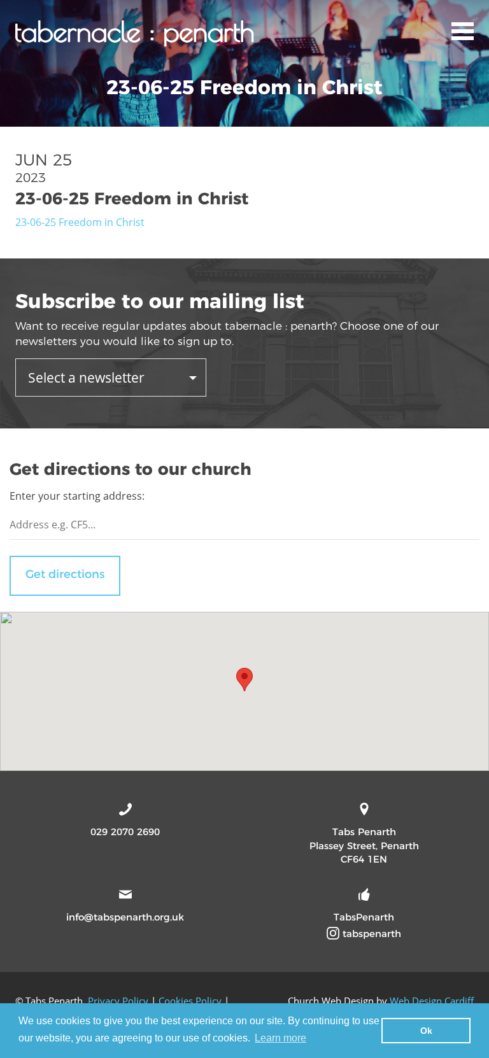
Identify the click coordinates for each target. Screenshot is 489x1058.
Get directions (64, 574)
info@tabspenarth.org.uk (125, 917)
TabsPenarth (364, 917)
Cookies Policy (190, 1000)
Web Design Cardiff (432, 1000)
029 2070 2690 (125, 832)
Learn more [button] (280, 1038)
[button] (244, 679)
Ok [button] (426, 1031)
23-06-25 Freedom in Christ (80, 222)
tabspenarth (370, 934)
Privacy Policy (118, 1000)
